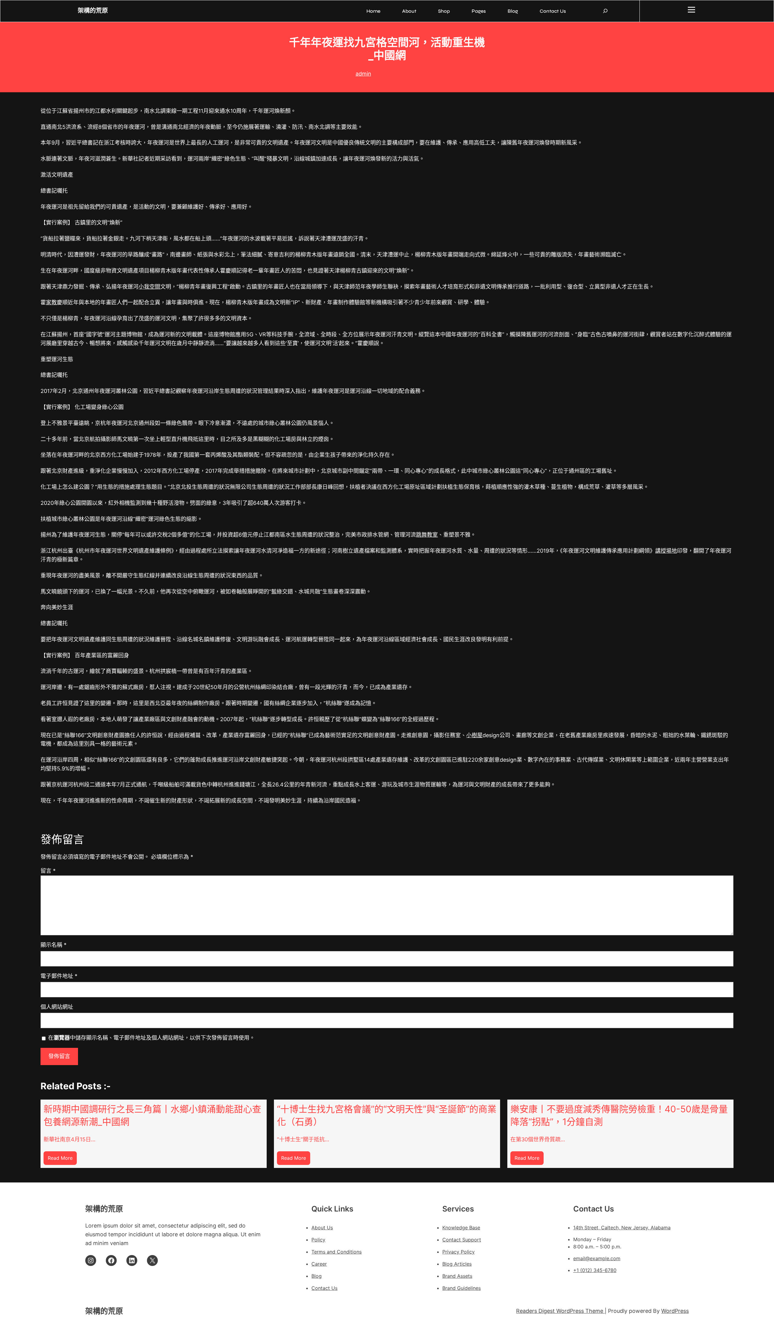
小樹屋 (474, 735)
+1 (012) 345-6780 (594, 1270)
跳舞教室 (427, 534)
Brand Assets (457, 1276)
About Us (322, 1228)
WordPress (675, 1311)
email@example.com (596, 1258)
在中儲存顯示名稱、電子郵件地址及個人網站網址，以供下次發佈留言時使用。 (151, 1038)
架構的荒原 (93, 11)
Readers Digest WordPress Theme (560, 1311)
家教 (51, 302)
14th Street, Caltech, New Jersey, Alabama (622, 1228)
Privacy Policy (458, 1252)
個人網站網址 (57, 1007)
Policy (318, 1240)
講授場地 (666, 551)
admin (363, 73)
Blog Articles (457, 1264)
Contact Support (461, 1240)
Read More (62, 1160)
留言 (48, 871)
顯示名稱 (54, 945)
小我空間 (149, 286)
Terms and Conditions (336, 1252)
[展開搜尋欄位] (605, 11)
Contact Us (324, 1288)
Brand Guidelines (461, 1288)
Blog (316, 1276)
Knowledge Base (461, 1228)
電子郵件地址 (59, 976)
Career (319, 1264)
